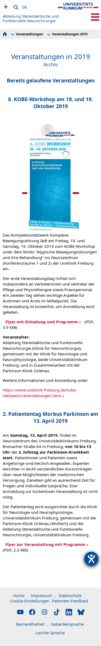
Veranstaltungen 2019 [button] (70, 34)
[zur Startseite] (78, 11)
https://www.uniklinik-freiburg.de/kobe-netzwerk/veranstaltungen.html (40, 392)
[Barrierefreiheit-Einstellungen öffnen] (91, 559)
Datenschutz (72, 595)
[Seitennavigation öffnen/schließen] (95, 17)
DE (24, 6)
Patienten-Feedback (70, 600)
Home (20, 595)
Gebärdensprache (69, 624)
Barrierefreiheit (32, 624)
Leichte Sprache (52, 632)
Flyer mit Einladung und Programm (41, 321)
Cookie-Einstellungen (29, 600)
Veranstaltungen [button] (29, 34)
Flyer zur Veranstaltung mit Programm (45, 544)
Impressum (43, 595)
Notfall (5, 6)
